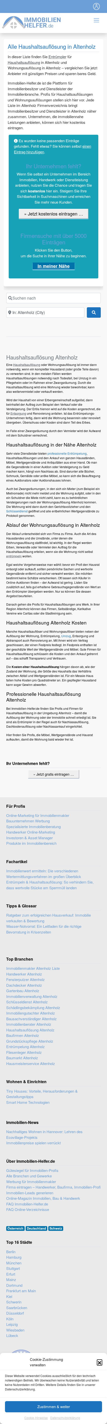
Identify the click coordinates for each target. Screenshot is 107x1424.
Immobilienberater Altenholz (28, 1024)
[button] (99, 1362)
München (13, 1262)
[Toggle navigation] (96, 6)
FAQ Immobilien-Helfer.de (27, 1203)
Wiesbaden (15, 1330)
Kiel (9, 1296)
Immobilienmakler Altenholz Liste (33, 968)
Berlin (10, 1251)
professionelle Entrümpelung (67, 453)
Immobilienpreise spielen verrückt (33, 1142)
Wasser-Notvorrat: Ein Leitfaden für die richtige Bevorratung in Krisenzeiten (43, 929)
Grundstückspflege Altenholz (29, 1041)
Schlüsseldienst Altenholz (27, 1001)
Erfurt (10, 1274)
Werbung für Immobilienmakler (31, 1181)
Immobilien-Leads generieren (29, 1192)
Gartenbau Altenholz (22, 990)
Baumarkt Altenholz (22, 1057)
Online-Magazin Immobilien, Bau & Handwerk (43, 1198)
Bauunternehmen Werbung (28, 820)
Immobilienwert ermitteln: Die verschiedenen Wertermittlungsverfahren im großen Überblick (43, 873)
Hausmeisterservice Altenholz (30, 1063)
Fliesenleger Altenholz (24, 1052)
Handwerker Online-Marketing (30, 832)
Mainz (11, 1279)
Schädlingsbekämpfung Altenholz (33, 1007)
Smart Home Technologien (28, 1102)
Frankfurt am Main (21, 1290)
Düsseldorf (15, 1313)
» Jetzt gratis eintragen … (53, 774)
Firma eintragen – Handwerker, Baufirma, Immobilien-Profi (53, 1187)
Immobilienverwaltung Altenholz (31, 996)
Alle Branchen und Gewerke (29, 1175)
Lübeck (12, 1335)
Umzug (66, 636)
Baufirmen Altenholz (22, 1035)
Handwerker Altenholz (24, 974)
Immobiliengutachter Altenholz (30, 1013)
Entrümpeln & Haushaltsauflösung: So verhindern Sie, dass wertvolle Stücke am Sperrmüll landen (50, 884)
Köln (9, 1318)
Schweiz (56, 1228)
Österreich (15, 1228)
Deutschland (36, 1228)
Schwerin (13, 1301)
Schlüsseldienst (17, 511)
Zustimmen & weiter (53, 1406)
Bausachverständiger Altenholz (31, 1018)
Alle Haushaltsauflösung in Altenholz (52, 46)
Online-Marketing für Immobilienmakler (37, 815)
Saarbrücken (16, 1307)
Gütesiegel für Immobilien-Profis (32, 1170)
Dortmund (14, 1285)
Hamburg (13, 1257)
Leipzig (12, 1324)
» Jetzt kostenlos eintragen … (53, 213)
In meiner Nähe (54, 266)
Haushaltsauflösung (24, 62)
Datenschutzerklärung (65, 1418)
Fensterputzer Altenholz (25, 979)
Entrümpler (57, 56)
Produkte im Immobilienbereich (31, 843)
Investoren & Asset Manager (29, 837)
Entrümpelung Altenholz (25, 1046)
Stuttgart (13, 1268)
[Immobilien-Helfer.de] (31, 21)
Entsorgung (18, 413)
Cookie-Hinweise (36, 1418)
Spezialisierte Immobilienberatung (33, 826)
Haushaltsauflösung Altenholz (30, 1029)
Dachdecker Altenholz (24, 985)
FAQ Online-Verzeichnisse (27, 1209)
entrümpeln (14, 556)
